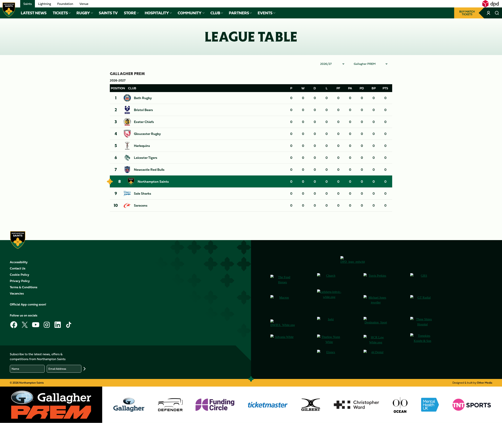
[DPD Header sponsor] (490, 3)
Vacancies (17, 293)
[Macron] (282, 301)
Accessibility (19, 262)
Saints (27, 3)
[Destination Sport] (376, 323)
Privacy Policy (20, 280)
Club (215, 13)
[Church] (329, 280)
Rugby (83, 13)
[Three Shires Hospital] (422, 323)
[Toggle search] (496, 12)
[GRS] (422, 280)
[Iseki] (329, 323)
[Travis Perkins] (376, 280)
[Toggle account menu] (488, 12)
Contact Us (17, 268)
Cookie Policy (19, 274)
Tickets (60, 13)
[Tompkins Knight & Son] (422, 340)
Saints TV (108, 13)
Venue (83, 3)
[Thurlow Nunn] (329, 339)
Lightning (44, 3)
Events (265, 13)
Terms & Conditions (23, 287)
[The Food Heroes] (282, 280)
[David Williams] (282, 323)
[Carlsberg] (329, 301)
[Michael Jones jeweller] (376, 301)
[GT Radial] (422, 301)
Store (130, 13)
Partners (239, 13)
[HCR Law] (376, 340)
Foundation (65, 3)
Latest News (33, 13)
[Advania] (282, 339)
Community (190, 13)
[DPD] (352, 261)
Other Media (484, 383)
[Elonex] (329, 356)
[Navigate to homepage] (9, 10)
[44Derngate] (376, 356)
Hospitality (157, 13)
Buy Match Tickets (467, 12)
